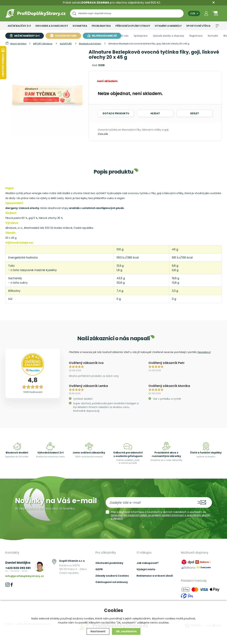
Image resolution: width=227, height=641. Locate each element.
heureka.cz (204, 352)
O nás (124, 35)
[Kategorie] (217, 25)
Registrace (196, 35)
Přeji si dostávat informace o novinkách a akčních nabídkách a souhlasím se (160, 515)
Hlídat (155, 113)
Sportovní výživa (198, 26)
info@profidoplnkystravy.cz (24, 576)
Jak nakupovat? (148, 563)
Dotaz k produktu (116, 113)
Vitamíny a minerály (168, 26)
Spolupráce (141, 35)
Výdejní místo (146, 569)
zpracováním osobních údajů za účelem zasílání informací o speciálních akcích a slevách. (160, 516)
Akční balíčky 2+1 (19, 26)
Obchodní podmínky (109, 563)
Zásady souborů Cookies (112, 575)
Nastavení (98, 631)
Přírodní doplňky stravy (132, 26)
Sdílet (194, 113)
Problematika (101, 26)
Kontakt (213, 35)
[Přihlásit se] (206, 13)
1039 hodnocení (32, 392)
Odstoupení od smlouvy (111, 582)
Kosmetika (80, 26)
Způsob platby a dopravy (168, 35)
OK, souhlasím (126, 631)
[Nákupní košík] (215, 13)
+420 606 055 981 (18, 568)
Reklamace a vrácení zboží (155, 575)
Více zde (103, 133)
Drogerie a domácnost (51, 26)
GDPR (99, 569)
